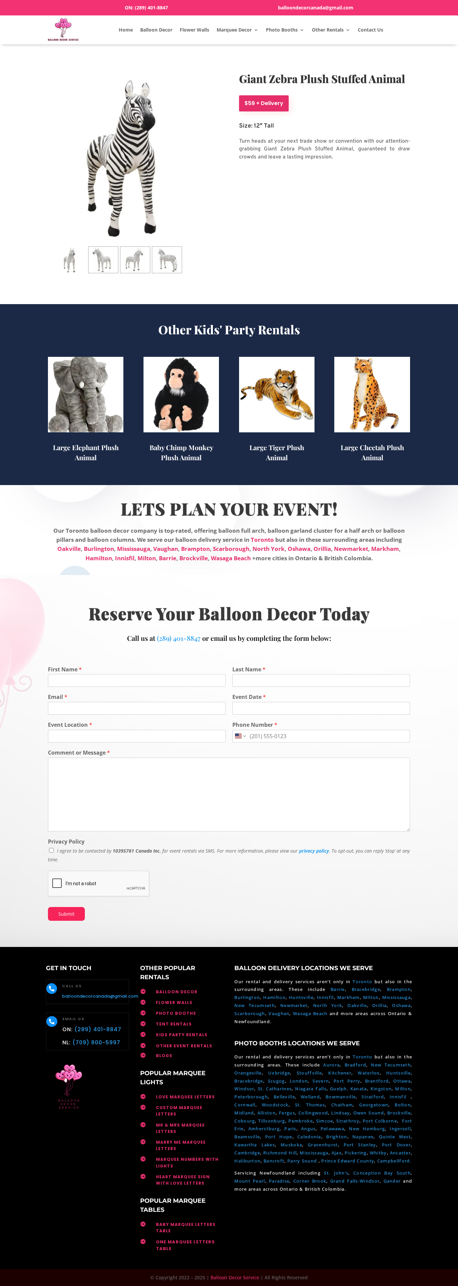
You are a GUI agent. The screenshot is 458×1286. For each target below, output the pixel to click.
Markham (385, 549)
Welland (310, 1097)
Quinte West (395, 1137)
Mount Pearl (249, 1181)
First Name (65, 669)
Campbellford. (394, 1161)
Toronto (262, 539)
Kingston (381, 1089)
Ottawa (402, 1081)
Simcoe (324, 1121)
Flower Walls (194, 30)
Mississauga (133, 549)
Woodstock (275, 1105)
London (299, 1081)
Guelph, (339, 1089)
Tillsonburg (271, 1121)
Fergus (287, 1113)
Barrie (167, 558)
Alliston (266, 1113)
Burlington (99, 549)
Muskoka (291, 1145)
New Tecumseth (254, 1005)
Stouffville (309, 1073)
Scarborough (231, 549)
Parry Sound (303, 1161)
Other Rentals (328, 30)
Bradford (355, 1065)
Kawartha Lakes (254, 1145)
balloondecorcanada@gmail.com (315, 7)
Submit (66, 914)
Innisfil (124, 558)
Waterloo (369, 1073)
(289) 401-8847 (151, 7)
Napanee (363, 1137)
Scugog (276, 1081)
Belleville (284, 1097)
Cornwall (244, 1105)
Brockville (193, 558)
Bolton (403, 1105)
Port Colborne (380, 1121)
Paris (290, 1129)
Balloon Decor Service (235, 1277)
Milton (146, 558)
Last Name (249, 669)
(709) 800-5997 (96, 1042)
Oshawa (299, 549)
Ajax (337, 1153)
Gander (393, 1181)
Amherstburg (264, 1129)
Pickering (356, 1153)
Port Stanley (360, 1145)
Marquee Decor (234, 30)
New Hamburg (367, 1129)
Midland (244, 1113)
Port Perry (347, 1081)
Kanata (358, 1089)
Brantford (377, 1081)
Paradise (279, 1181)
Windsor (244, 1089)
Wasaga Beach (231, 558)
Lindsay (340, 1113)
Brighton (336, 1137)
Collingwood (313, 1113)
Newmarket (351, 549)
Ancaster (400, 1153)
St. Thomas (310, 1105)
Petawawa (332, 1129)
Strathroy (347, 1121)
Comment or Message (79, 752)
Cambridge (247, 1153)
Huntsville (301, 997)
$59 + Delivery (263, 103)
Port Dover (396, 1145)
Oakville (69, 549)
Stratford (372, 1097)
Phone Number (254, 724)
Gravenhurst (323, 1145)
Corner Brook (309, 1181)
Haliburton (247, 1161)
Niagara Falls (310, 1089)
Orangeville (248, 1073)
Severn (320, 1081)
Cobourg (244, 1121)
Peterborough (251, 1097)
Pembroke (300, 1121)
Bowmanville (341, 1097)
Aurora (331, 1065)
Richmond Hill (280, 1153)
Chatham (342, 1105)
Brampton (195, 549)
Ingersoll (400, 1129)
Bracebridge (366, 989)
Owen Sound (368, 1113)
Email (57, 697)
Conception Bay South (382, 1173)
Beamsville (247, 1137)
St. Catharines (275, 1089)
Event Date (249, 697)
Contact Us (370, 30)
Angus (308, 1129)
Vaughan (165, 549)
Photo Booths (282, 30)
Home (126, 30)
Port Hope (278, 1137)
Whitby (378, 1153)
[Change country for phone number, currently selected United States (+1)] (239, 736)
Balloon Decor (156, 30)
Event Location (70, 724)
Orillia (322, 549)
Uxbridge (279, 1073)
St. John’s (336, 1173)
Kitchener (339, 1073)
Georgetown (373, 1105)
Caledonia (309, 1137)
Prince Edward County (347, 1161)
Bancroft (274, 1161)
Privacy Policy (66, 841)
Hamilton (98, 558)
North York (268, 549)
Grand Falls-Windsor (355, 1181)
